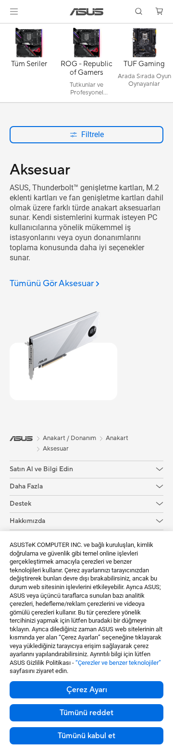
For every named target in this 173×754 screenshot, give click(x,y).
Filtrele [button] (92, 134)
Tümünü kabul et (86, 736)
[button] (14, 11)
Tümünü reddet (86, 713)
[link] (87, 11)
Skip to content (6, 29)
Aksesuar (56, 448)
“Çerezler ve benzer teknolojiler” (118, 662)
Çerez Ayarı (86, 690)
